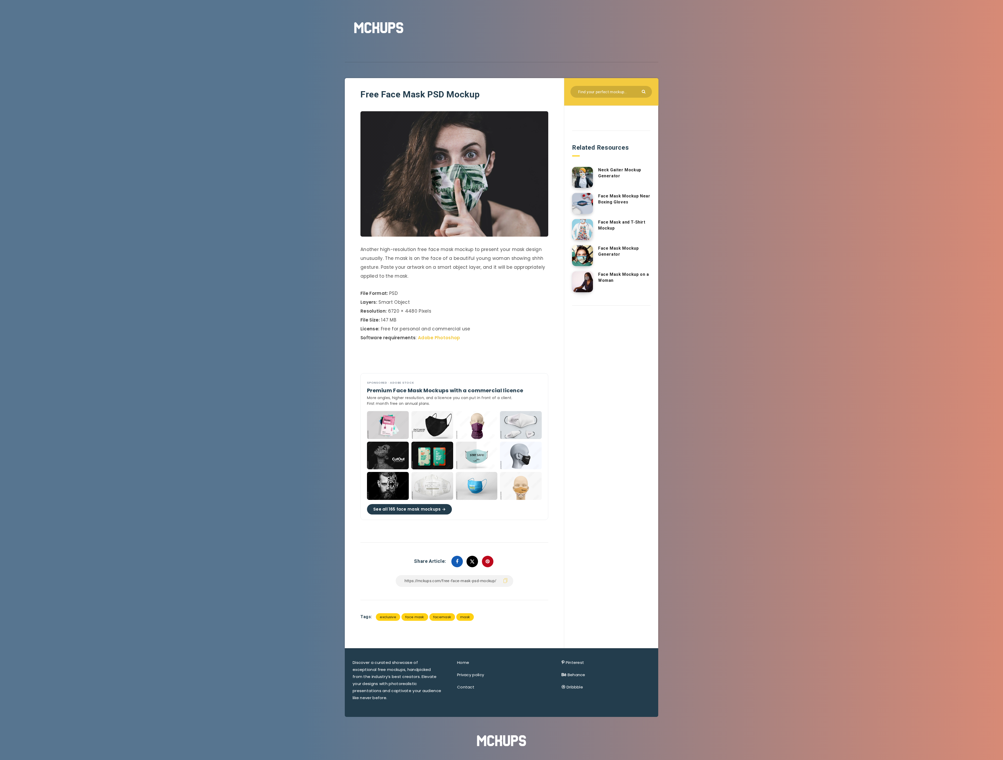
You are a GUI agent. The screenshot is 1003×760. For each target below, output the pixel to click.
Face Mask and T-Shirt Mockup (621, 225)
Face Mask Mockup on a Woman (623, 277)
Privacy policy (470, 674)
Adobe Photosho (437, 338)
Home (463, 662)
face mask (414, 617)
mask (465, 617)
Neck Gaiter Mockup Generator (619, 172)
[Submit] (644, 91)
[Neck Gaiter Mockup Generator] (582, 177)
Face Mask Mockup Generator (618, 251)
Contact (465, 687)
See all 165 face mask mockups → (409, 509)
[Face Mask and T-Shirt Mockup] (582, 229)
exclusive (388, 617)
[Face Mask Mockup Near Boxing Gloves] (582, 203)
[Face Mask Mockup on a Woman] (582, 281)
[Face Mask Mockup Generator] (582, 255)
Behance (576, 674)
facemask (442, 617)
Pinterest (575, 662)
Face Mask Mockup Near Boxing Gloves (624, 199)
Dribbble (575, 687)
